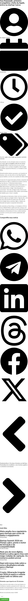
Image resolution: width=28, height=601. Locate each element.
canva (9, 157)
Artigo (5, 132)
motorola (2, 158)
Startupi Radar (3, 537)
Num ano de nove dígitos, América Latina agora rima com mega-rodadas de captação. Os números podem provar (14, 555)
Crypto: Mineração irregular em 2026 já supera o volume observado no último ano (12, 574)
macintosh (23, 157)
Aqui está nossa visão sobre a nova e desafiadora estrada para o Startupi (13, 565)
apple (6, 157)
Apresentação (3, 569)
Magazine (2, 578)
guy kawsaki (18, 157)
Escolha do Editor (4, 548)
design (12, 157)
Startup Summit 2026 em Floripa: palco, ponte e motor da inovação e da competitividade (13, 544)
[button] (14, 236)
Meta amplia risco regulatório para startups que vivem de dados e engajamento (13, 533)
